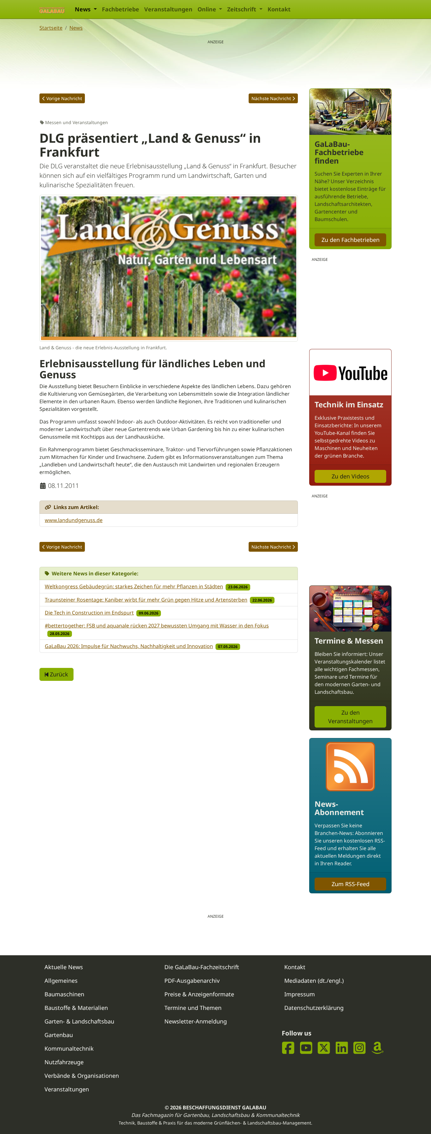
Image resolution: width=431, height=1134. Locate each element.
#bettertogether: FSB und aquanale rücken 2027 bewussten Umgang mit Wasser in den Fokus (157, 625)
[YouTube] (306, 1048)
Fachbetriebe (120, 9)
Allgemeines (61, 980)
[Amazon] (378, 1048)
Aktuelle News (63, 967)
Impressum (299, 994)
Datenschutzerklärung (314, 1007)
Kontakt (279, 9)
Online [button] (208, 9)
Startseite (50, 27)
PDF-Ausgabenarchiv (192, 980)
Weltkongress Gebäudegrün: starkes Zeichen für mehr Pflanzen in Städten (134, 586)
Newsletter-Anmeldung (195, 1021)
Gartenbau (58, 1035)
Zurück (58, 674)
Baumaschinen (64, 994)
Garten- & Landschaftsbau (79, 1021)
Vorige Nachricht (64, 98)
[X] (324, 1048)
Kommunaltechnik (69, 1048)
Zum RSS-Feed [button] (350, 884)
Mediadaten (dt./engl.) (314, 980)
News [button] (83, 9)
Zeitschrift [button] (242, 9)
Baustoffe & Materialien (76, 1007)
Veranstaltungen (168, 9)
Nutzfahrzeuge (64, 1062)
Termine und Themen (192, 1007)
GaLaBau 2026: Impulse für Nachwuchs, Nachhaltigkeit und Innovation (129, 646)
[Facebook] (288, 1048)
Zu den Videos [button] (350, 476)
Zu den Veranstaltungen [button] (350, 717)
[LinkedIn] (342, 1048)
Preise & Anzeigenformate (199, 994)
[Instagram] (360, 1048)
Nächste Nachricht (271, 98)
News (76, 27)
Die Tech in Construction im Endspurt (89, 612)
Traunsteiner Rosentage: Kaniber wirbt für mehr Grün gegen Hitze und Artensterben (146, 599)
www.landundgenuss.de (74, 520)
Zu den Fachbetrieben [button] (351, 239)
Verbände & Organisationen (81, 1075)
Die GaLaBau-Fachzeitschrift (201, 967)
